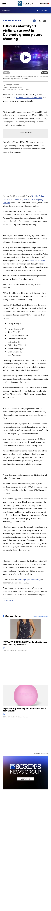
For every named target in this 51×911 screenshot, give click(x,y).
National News (12, 20)
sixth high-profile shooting (29, 579)
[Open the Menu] (4, 3)
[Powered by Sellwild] (44, 753)
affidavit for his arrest (36, 260)
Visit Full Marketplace (40, 616)
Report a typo (8, 600)
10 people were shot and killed (29, 97)
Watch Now (44, 3)
